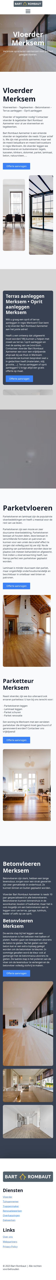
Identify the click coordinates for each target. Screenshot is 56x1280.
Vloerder (7, 1196)
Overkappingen (11, 1215)
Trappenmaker (11, 1206)
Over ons (8, 1236)
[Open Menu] (28, 11)
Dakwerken (9, 1220)
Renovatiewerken (12, 1210)
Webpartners (10, 1241)
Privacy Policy (10, 1246)
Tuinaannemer (11, 1201)
